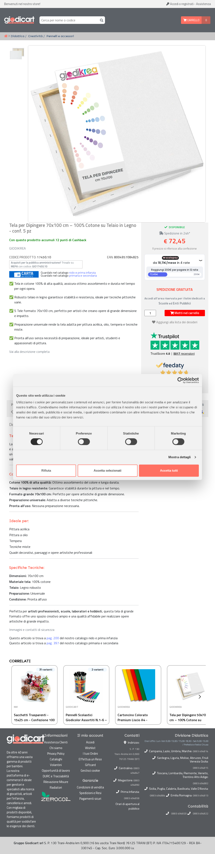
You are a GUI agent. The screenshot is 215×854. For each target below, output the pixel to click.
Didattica (17, 36)
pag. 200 (53, 637)
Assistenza (203, 3)
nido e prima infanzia (82, 272)
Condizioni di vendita (90, 787)
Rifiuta (46, 470)
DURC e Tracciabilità (56, 776)
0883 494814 (200, 751)
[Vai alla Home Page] (6, 36)
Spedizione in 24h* (176, 233)
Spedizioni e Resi (90, 793)
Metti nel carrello (186, 313)
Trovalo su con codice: (42, 264)
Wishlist (90, 747)
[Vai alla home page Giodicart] (19, 20)
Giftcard (90, 764)
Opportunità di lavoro (56, 770)
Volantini (56, 764)
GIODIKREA (17, 248)
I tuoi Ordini (90, 753)
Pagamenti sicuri (90, 798)
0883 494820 (179, 813)
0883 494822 (200, 813)
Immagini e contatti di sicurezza (31, 629)
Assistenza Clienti (56, 742)
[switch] (84, 441)
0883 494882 (200, 783)
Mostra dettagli (179, 457)
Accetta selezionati (107, 470)
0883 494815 (200, 768)
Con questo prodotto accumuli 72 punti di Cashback (47, 239)
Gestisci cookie (90, 770)
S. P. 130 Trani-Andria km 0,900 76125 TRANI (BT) (126, 754)
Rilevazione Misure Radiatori (55, 784)
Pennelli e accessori (60, 36)
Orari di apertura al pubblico (127, 806)
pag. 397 (53, 643)
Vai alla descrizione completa (29, 351)
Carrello (192, 20)
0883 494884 (157, 795)
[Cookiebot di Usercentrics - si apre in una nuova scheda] (180, 380)
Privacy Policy (55, 753)
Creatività (35, 36)
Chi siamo (56, 747)
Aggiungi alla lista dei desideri (176, 322)
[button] (201, 696)
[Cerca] (101, 20)
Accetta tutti (169, 470)
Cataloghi (56, 759)
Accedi (181, 3)
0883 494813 (200, 795)
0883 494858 (131, 798)
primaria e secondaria (83, 275)
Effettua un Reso (90, 759)
